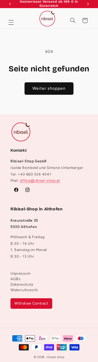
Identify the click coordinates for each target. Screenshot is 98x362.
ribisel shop (56, 357)
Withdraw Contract (31, 303)
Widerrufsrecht (24, 290)
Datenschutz (21, 284)
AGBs (15, 279)
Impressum (20, 273)
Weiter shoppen (49, 88)
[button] (11, 23)
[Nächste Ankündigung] (88, 4)
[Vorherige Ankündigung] (10, 4)
